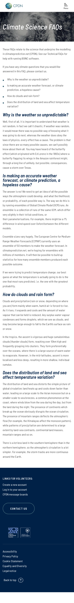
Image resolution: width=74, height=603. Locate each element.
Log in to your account (15, 489)
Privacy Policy (10, 556)
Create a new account (15, 484)
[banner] (13, 6)
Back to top (10, 580)
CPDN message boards (15, 494)
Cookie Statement (13, 561)
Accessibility (10, 551)
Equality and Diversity (15, 566)
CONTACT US (18, 508)
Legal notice (9, 570)
